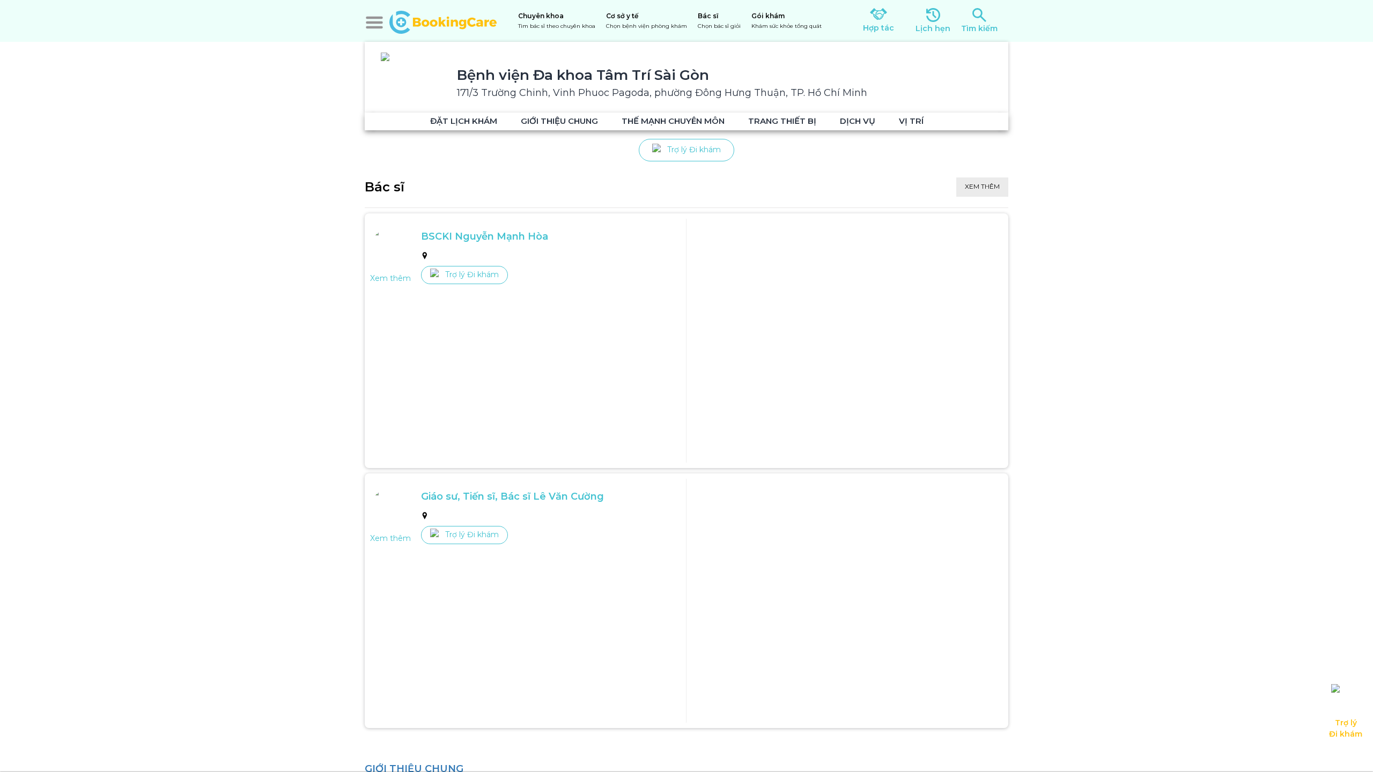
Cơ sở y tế (646, 20)
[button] (374, 22)
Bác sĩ (719, 20)
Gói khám (786, 20)
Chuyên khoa (556, 20)
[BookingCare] (443, 21)
